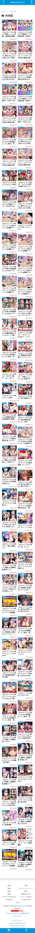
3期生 (9, 891)
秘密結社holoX (25, 894)
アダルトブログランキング (17, 923)
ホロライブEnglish (26, 897)
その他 (17, 902)
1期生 (26, 885)
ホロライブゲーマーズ (26, 888)
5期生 (9, 894)
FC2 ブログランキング (17, 925)
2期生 (9, 888)
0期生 (9, 885)
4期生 (26, 891)
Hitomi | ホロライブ (20, 906)
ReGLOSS (9, 899)
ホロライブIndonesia (9, 897)
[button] (31, 507)
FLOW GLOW (26, 899)
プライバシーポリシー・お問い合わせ (17, 913)
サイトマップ (17, 915)
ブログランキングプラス (17, 928)
